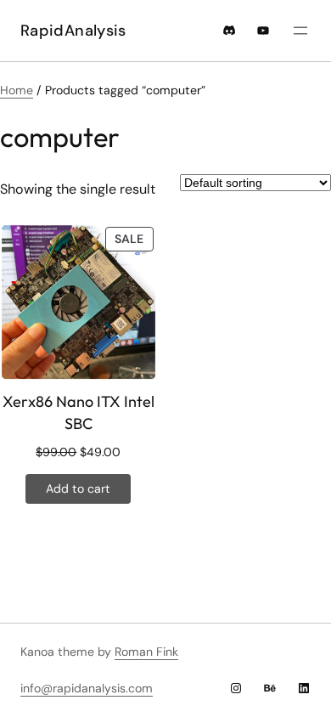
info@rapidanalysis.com (86, 688)
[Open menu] (300, 30)
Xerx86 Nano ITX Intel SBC (78, 412)
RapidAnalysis (73, 30)
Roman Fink (146, 651)
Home (16, 90)
